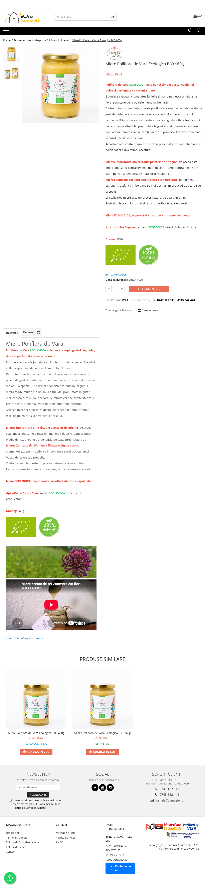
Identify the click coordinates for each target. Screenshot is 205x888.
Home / (8, 40)
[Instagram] (110, 787)
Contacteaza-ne (123, 868)
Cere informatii (150, 310)
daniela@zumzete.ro (169, 800)
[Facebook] (94, 787)
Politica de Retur (65, 837)
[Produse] (6, 32)
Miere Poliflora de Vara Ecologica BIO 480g (36, 733)
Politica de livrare (16, 847)
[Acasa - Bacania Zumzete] (23, 17)
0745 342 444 (169, 794)
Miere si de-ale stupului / (31, 40)
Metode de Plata (65, 833)
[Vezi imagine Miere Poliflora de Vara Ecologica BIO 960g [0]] (11, 53)
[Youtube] (102, 787)
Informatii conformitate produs (24, 638)
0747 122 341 (169, 789)
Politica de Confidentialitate (29, 808)
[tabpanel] (60, 84)
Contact (10, 851)
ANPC (59, 842)
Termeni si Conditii (17, 837)
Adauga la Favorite (120, 310)
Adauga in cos (149, 289)
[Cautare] (113, 17)
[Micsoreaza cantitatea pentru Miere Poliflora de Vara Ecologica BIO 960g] (109, 289)
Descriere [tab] (12, 333)
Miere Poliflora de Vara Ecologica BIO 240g (102, 733)
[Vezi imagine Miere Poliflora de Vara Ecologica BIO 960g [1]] (11, 70)
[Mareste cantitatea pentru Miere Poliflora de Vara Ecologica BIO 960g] (122, 289)
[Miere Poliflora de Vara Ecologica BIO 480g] (36, 699)
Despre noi (12, 833)
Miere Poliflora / (60, 40)
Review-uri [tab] (31, 332)
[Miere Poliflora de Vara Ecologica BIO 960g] (60, 84)
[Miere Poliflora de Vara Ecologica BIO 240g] (102, 699)
